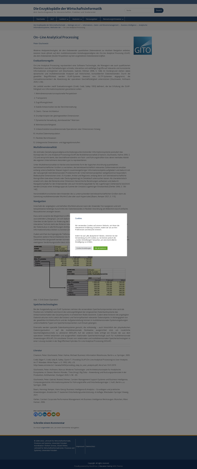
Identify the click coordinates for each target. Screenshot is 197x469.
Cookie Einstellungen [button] (83, 248)
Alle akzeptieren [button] (100, 248)
